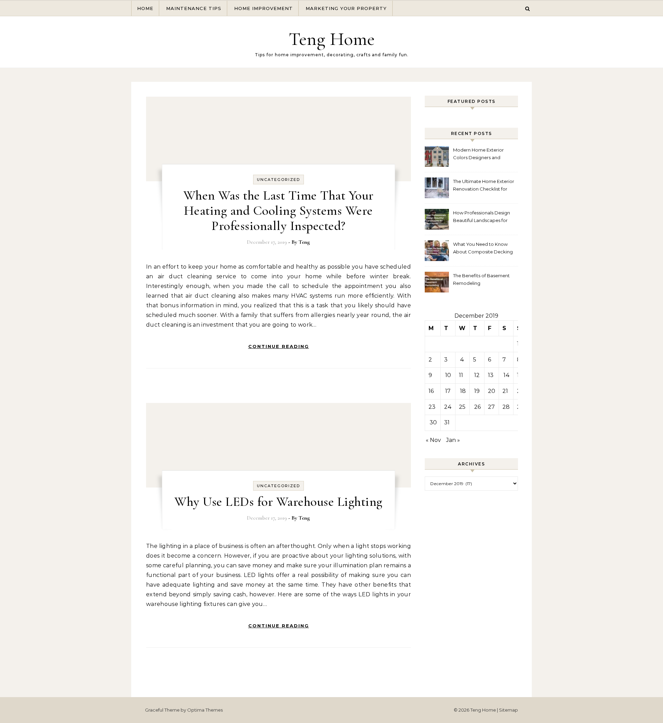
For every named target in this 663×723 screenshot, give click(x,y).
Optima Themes (205, 710)
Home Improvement (263, 8)
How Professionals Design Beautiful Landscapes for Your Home (481, 217)
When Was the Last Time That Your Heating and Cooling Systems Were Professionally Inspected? (278, 210)
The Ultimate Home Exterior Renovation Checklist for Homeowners (483, 186)
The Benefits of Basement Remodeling (481, 279)
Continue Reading (278, 346)
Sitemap (508, 710)
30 (433, 422)
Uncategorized (278, 179)
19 (477, 391)
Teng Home (332, 39)
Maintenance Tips (193, 8)
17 (448, 391)
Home (145, 8)
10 (448, 375)
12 (477, 375)
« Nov (433, 440)
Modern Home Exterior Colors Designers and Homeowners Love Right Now (480, 154)
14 (506, 375)
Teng (304, 242)
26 (477, 407)
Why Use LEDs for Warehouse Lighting (278, 502)
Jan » (453, 440)
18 (463, 391)
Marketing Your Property (346, 8)
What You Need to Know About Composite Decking (483, 247)
